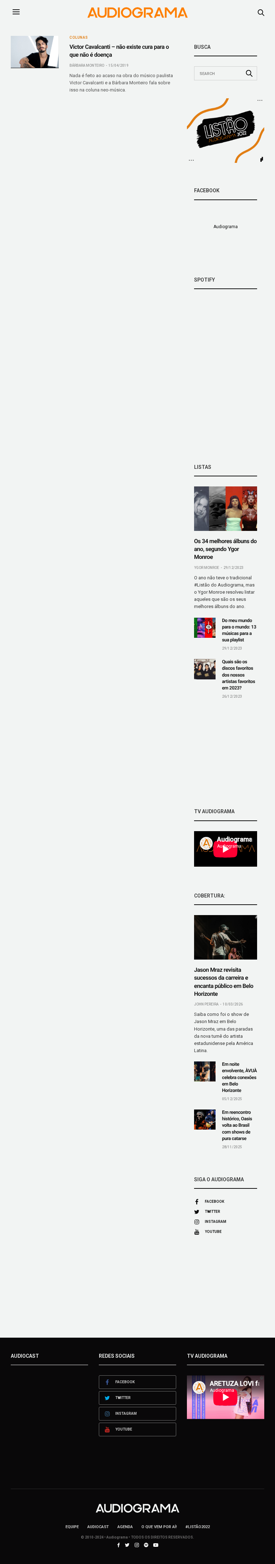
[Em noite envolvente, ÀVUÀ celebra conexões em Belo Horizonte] (205, 1071)
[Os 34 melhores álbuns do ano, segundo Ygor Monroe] (225, 508)
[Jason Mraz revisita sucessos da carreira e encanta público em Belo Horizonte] (225, 937)
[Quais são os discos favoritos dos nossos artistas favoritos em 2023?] (205, 669)
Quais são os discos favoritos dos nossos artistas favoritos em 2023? (238, 675)
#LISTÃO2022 (197, 1527)
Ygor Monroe (206, 568)
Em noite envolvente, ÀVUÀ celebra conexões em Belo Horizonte (239, 1077)
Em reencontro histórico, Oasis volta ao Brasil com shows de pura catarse (237, 1125)
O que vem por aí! (159, 1527)
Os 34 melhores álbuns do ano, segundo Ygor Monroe (225, 549)
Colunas (78, 37)
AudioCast (98, 1527)
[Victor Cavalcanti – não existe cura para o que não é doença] (35, 52)
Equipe (72, 1527)
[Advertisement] (225, 754)
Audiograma (225, 226)
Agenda (125, 1527)
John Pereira (206, 1004)
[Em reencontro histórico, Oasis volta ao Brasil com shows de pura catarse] (205, 1120)
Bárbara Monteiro (86, 65)
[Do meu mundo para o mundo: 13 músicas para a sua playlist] (205, 628)
